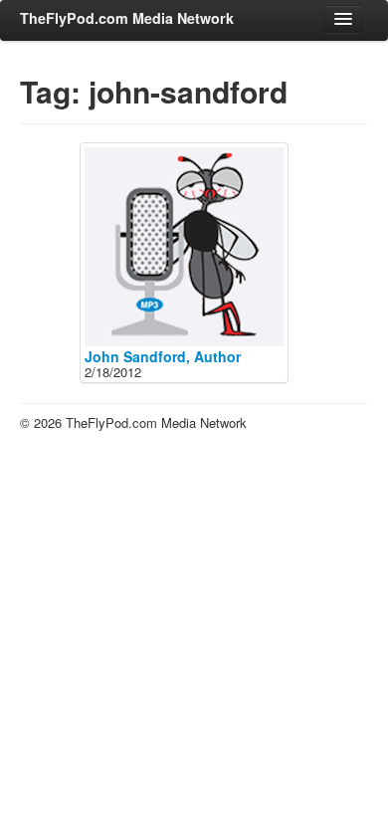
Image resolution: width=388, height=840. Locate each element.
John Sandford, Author (163, 356)
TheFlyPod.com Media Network (127, 18)
